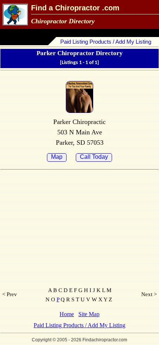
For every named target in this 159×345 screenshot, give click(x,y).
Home (67, 314)
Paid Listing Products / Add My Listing (106, 41)
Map (56, 157)
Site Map (88, 314)
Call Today (94, 157)
